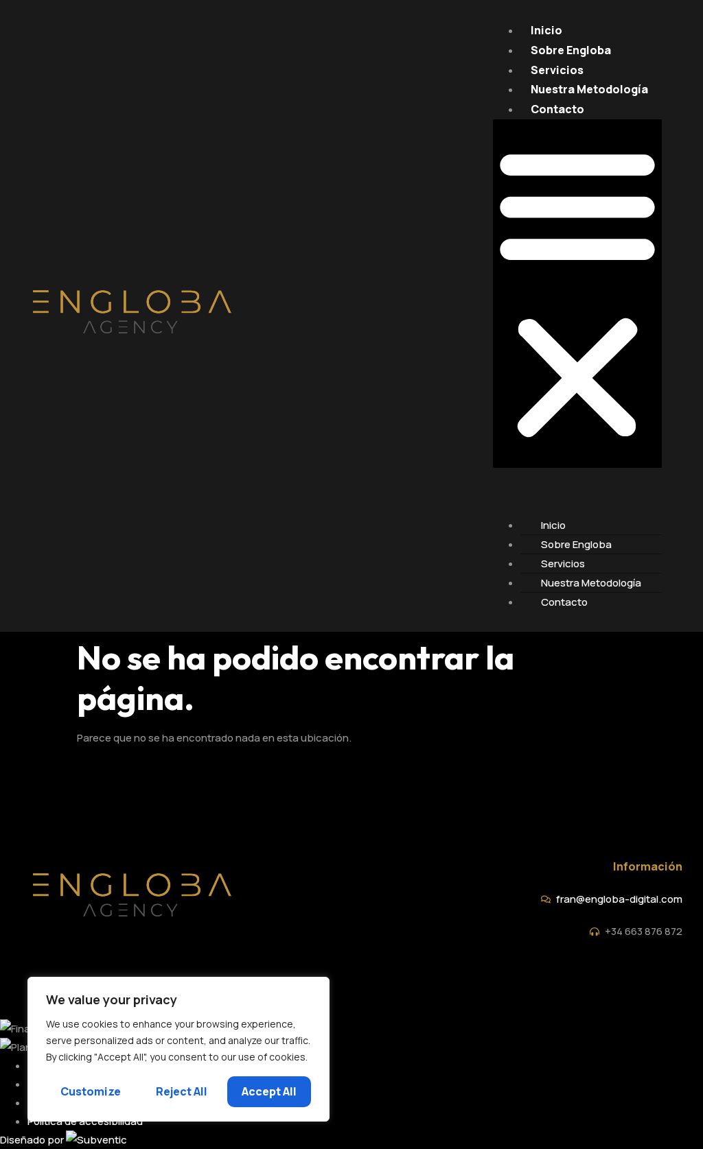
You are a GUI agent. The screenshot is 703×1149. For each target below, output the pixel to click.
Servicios (557, 70)
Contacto (557, 109)
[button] (577, 293)
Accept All (269, 1091)
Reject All (181, 1091)
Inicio (546, 30)
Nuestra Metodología (589, 89)
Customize (90, 1091)
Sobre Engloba (571, 50)
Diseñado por (33, 1140)
